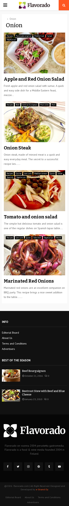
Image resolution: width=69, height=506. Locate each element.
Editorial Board (10, 332)
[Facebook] (7, 466)
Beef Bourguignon (34, 371)
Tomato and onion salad (30, 217)
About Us (7, 338)
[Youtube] (59, 466)
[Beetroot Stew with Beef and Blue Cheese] (11, 396)
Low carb (27, 173)
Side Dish (37, 237)
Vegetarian (11, 39)
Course (18, 173)
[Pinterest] (38, 466)
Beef (17, 104)
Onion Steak (17, 148)
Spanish (10, 177)
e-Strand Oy (42, 489)
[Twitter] (18, 466)
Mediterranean (40, 173)
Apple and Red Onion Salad (34, 79)
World (58, 237)
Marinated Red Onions (29, 281)
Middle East (39, 36)
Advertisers (8, 349)
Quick (52, 173)
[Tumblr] (49, 466)
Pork (53, 104)
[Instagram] (28, 466)
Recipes (10, 36)
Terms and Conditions (14, 343)
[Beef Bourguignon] (11, 375)
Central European (29, 104)
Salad (49, 36)
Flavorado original (23, 36)
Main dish (44, 104)
